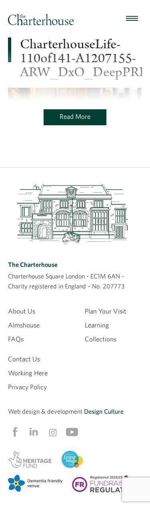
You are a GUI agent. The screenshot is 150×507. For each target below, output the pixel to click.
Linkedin (33, 432)
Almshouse (24, 325)
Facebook (14, 432)
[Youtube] (72, 432)
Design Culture (104, 411)
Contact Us (24, 359)
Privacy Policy (27, 387)
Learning (97, 325)
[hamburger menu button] (132, 19)
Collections (100, 339)
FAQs (16, 339)
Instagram (52, 432)
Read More (75, 116)
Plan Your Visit (105, 311)
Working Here (28, 373)
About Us (21, 311)
